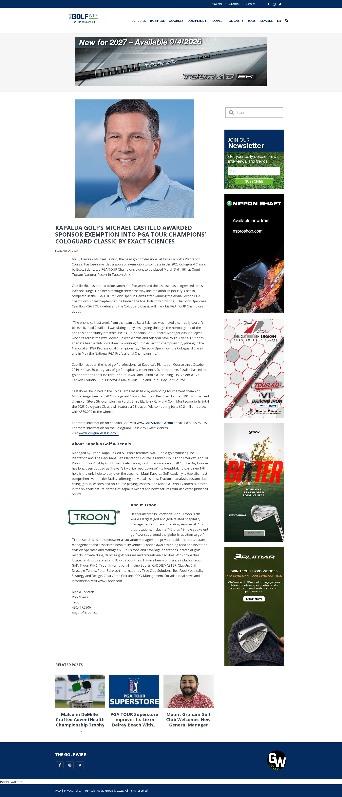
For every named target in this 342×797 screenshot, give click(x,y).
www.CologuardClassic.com (99, 433)
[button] (286, 20)
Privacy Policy (72, 790)
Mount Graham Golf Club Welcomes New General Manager (188, 719)
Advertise (217, 4)
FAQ (58, 790)
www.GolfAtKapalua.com (155, 423)
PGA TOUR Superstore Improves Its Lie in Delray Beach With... (134, 719)
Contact (250, 4)
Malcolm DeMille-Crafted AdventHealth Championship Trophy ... (80, 722)
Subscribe (234, 4)
